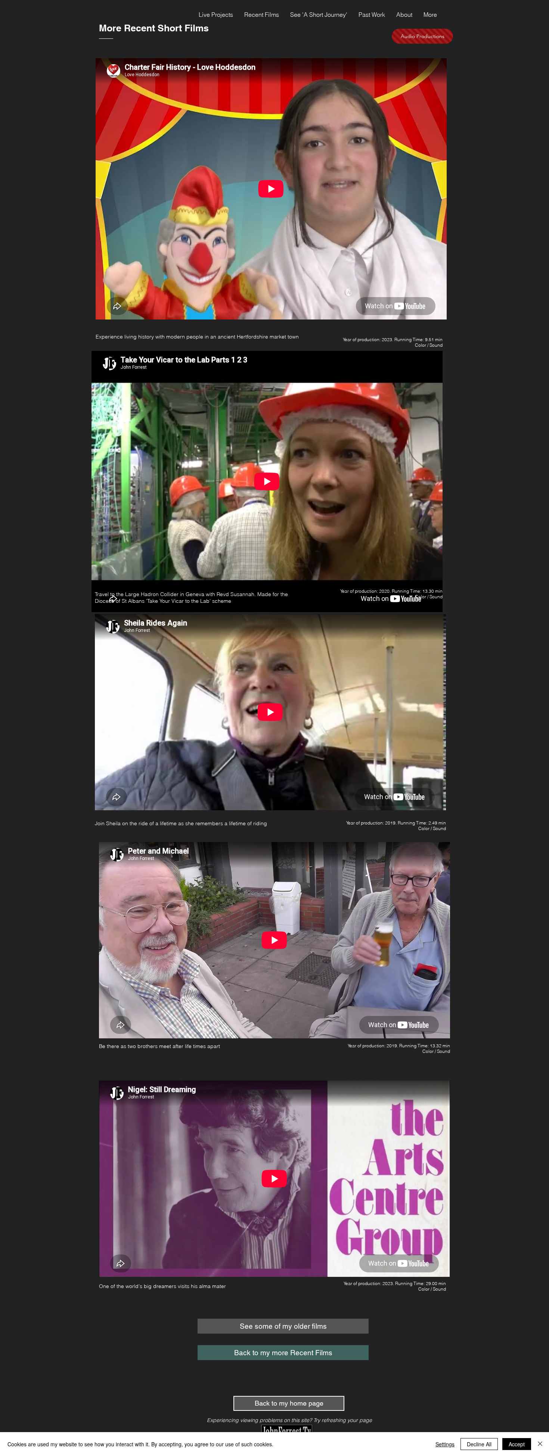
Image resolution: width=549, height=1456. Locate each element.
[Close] (540, 1444)
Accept (517, 1444)
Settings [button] (445, 1444)
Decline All (479, 1444)
